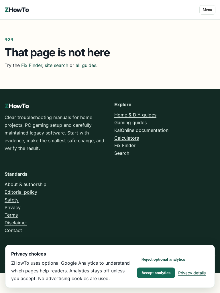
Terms (11, 215)
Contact (13, 230)
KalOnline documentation (141, 130)
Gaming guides (130, 122)
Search (121, 153)
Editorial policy (21, 192)
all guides (86, 65)
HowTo (17, 9)
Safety (12, 200)
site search (56, 65)
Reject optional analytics (163, 259)
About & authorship (25, 184)
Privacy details (192, 272)
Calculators (126, 138)
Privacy (13, 207)
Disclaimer (16, 222)
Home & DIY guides (135, 115)
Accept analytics (156, 273)
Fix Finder (31, 65)
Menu (207, 10)
